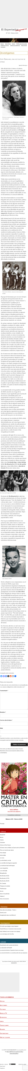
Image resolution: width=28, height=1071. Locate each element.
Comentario (4, 690)
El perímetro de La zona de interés (9, 945)
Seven (1, 891)
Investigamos (3, 1005)
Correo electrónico (6, 720)
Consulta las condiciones (14, 815)
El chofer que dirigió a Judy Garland (9, 926)
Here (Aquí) (3, 852)
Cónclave (2, 842)
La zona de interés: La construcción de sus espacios (13, 953)
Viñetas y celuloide (5, 1037)
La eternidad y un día (5, 860)
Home (2, 43)
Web (1, 728)
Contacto (3, 47)
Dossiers (2, 1029)
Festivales (3, 1009)
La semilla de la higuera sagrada (8, 863)
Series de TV (3, 1013)
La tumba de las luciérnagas (7, 865)
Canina (2, 840)
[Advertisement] (14, 14)
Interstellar (3, 855)
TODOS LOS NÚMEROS (7, 997)
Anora (1, 837)
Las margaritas (4, 868)
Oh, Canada (3, 883)
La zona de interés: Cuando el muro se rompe (12, 950)
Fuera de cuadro (4, 1025)
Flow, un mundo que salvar (7, 850)
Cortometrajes (4, 1033)
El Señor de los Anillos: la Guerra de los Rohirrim (12, 847)
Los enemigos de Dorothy (7, 934)
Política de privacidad (21, 43)
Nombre (3, 712)
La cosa (2, 858)
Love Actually (3, 870)
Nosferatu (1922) (4, 875)
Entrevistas (3, 1017)
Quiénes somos (5, 45)
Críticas (2, 1001)
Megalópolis (3, 873)
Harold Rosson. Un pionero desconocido (10, 929)
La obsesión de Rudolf (6, 947)
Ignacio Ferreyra (23, 65)
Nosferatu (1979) (4, 878)
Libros (13, 43)
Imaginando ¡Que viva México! (8, 915)
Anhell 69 (2, 834)
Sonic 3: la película (4, 893)
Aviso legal (24, 45)
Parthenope (3, 888)
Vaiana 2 (2, 896)
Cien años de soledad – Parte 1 (8, 910)
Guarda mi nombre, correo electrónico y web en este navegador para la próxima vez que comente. (14, 739)
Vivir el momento (4, 899)
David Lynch (3, 912)
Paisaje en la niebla (5, 886)
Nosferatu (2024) (4, 881)
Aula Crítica (8, 43)
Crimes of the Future (5, 845)
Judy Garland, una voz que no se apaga (10, 931)
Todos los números (15, 45)
